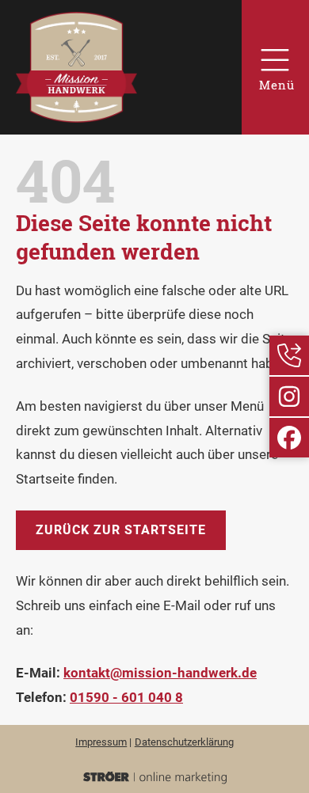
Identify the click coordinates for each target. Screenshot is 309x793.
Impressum (101, 742)
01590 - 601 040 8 (126, 697)
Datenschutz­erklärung (184, 742)
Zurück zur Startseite (121, 529)
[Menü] (275, 67)
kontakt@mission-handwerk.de (160, 673)
